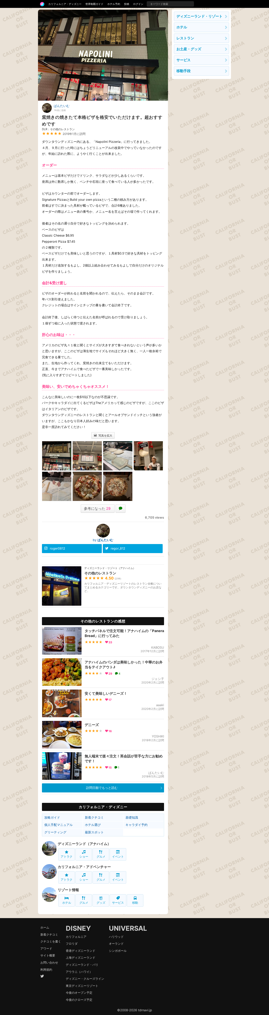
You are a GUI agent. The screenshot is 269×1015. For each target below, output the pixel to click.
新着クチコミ (94, 817)
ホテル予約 (113, 4)
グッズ (100, 902)
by (103, 540)
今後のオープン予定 (79, 993)
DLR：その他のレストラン (58, 129)
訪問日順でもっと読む (102, 788)
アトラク (66, 856)
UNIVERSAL (128, 928)
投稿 (126, 4)
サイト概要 (47, 955)
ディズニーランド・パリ (82, 965)
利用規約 (46, 969)
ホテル (66, 902)
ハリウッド (116, 937)
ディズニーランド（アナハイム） (84, 844)
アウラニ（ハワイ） (79, 972)
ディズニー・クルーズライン (85, 979)
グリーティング (55, 832)
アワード (46, 948)
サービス (118, 902)
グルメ (100, 856)
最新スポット (94, 832)
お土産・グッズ (188, 49)
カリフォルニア (76, 937)
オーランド (116, 943)
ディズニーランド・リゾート (199, 16)
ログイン (138, 4)
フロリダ (72, 943)
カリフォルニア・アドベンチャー (84, 867)
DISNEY (78, 928)
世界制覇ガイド (94, 4)
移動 (135, 902)
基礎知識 (131, 817)
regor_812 (118, 548)
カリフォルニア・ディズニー (65, 4)
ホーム (44, 927)
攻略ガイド (52, 817)
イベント (118, 856)
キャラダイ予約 (136, 825)
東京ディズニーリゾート (82, 986)
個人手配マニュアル (58, 825)
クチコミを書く (50, 941)
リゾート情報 (68, 890)
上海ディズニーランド (80, 957)
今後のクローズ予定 (79, 1000)
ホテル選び (93, 825)
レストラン (185, 38)
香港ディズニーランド (80, 951)
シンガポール (118, 951)
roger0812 (57, 548)
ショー (83, 856)
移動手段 (183, 71)
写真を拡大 (105, 435)
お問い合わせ (49, 962)
